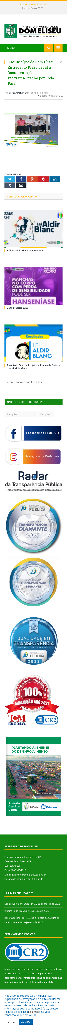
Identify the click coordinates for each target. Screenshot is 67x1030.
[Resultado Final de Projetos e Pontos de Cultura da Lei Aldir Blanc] (33, 343)
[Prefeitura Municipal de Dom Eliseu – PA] (33, 30)
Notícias (42, 96)
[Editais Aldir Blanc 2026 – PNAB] (33, 229)
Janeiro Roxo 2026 (32, 8)
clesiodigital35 (17, 93)
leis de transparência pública (20, 982)
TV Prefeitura (55, 96)
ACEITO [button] (25, 1021)
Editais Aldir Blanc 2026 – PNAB (25, 250)
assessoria (29, 973)
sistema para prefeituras (48, 969)
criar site (26, 969)
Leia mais (33, 1011)
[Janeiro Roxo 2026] (33, 286)
